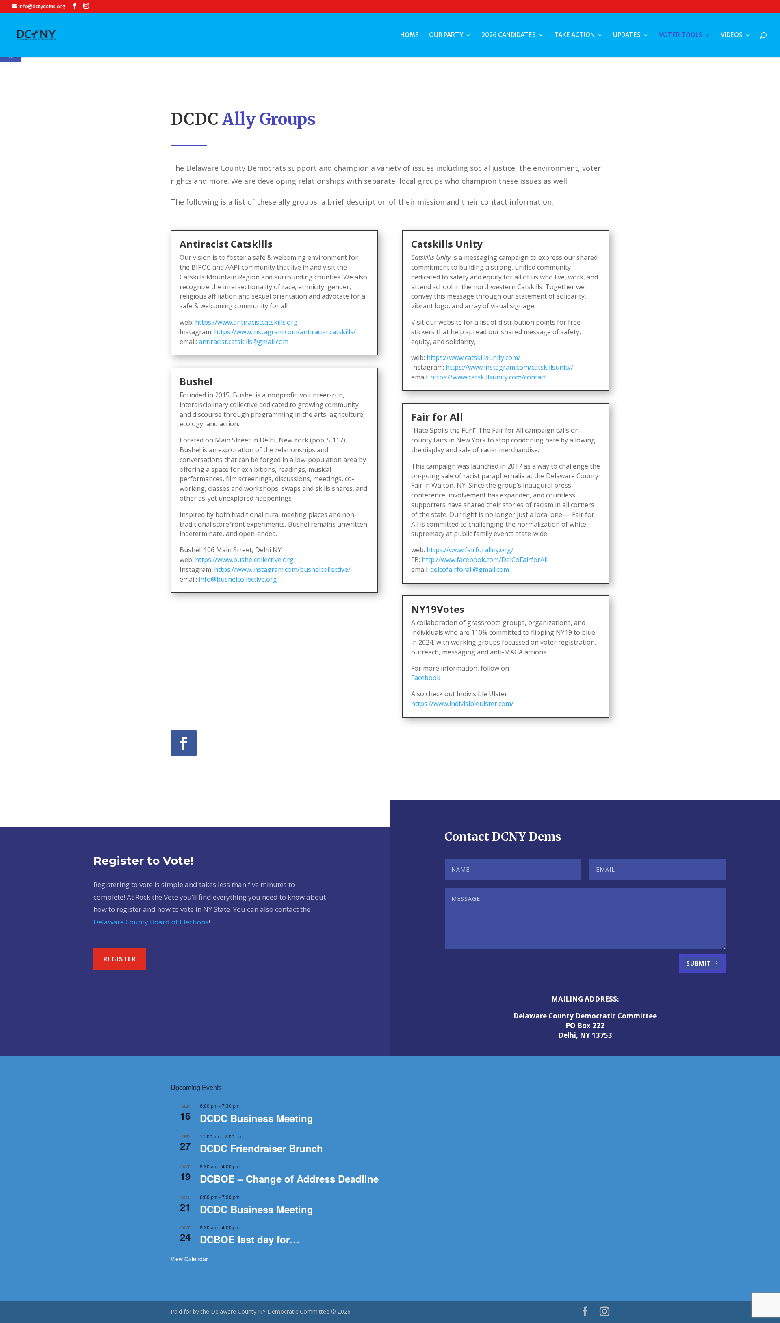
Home (409, 35)
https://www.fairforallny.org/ (470, 549)
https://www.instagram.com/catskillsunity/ (509, 367)
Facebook (425, 677)
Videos (732, 35)
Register (119, 959)
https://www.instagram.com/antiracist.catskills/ (285, 331)
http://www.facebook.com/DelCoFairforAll (485, 559)
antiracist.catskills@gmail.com (243, 341)
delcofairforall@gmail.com (469, 569)
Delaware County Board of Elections (150, 921)
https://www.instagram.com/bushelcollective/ (282, 569)
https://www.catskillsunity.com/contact (488, 377)
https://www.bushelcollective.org (244, 559)
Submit (699, 963)
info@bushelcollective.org (238, 579)
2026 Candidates (508, 35)
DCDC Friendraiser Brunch (261, 1148)
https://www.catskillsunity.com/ (473, 357)
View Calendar (189, 1259)
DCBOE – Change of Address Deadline (289, 1179)
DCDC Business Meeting (256, 1118)
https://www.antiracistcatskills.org (246, 322)
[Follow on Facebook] (184, 743)
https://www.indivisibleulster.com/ (462, 703)
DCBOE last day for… (249, 1239)
